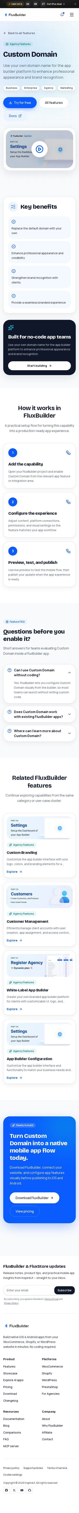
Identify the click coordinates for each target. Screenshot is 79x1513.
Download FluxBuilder (32, 1198)
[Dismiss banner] (75, 4)
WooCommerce (52, 1366)
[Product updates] (62, 15)
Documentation (13, 1419)
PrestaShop (50, 1387)
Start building (37, 366)
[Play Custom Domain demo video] (39, 149)
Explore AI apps (13, 1380)
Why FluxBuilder (52, 1425)
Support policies (33, 1468)
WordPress (49, 1380)
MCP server (11, 1446)
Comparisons (12, 1432)
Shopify (47, 1373)
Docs (13, 116)
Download (10, 1394)
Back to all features (21, 33)
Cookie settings (12, 1474)
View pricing (25, 1211)
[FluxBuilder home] (15, 14)
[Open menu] (72, 15)
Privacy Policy (11, 1303)
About (46, 1419)
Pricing (7, 1387)
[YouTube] (22, 1490)
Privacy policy (11, 1468)
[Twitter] (14, 1490)
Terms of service (57, 1468)
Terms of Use (51, 1298)
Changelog (10, 1400)
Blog (6, 1425)
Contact (47, 1439)
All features (54, 102)
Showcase (10, 1373)
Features (9, 1366)
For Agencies (51, 1394)
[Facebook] (6, 1490)
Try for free (22, 102)
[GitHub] (29, 1490)
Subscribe (65, 1290)
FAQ (6, 1439)
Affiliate (47, 1432)
